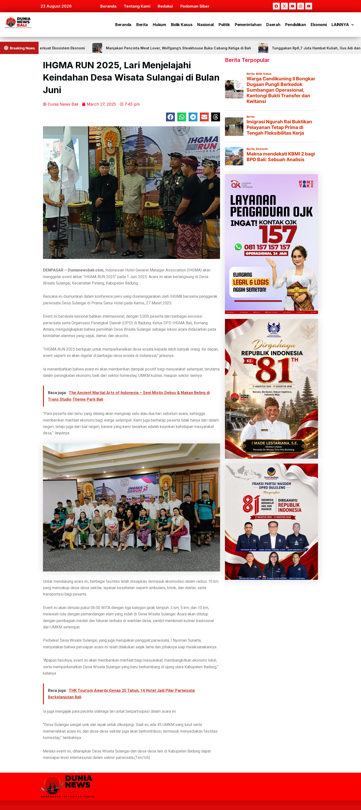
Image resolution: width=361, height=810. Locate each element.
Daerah (273, 24)
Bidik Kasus (182, 24)
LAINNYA (340, 24)
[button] (170, 117)
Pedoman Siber (194, 6)
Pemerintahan (248, 24)
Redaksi (165, 6)
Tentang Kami (137, 6)
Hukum (159, 24)
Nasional (205, 24)
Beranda (108, 6)
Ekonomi (319, 24)
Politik (224, 24)
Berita (142, 24)
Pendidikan (295, 24)
